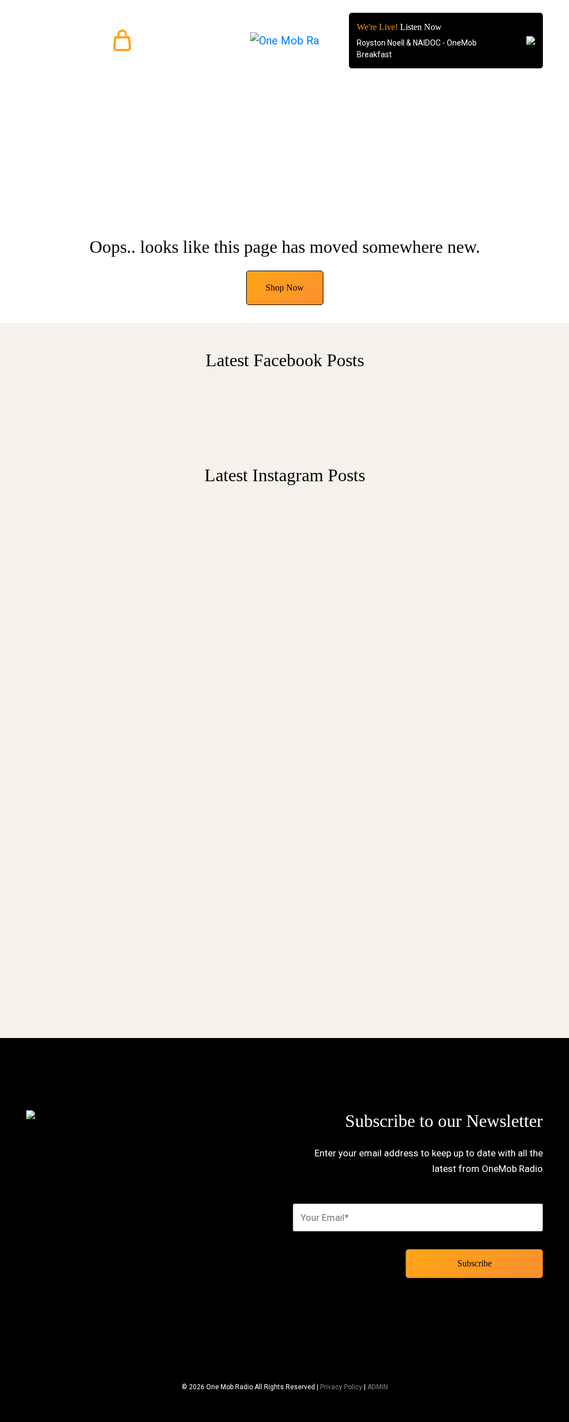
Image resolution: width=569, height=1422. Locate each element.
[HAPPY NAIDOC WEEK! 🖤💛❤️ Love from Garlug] (217, 572)
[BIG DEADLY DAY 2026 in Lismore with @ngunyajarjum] (351, 745)
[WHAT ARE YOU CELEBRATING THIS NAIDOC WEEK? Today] (484, 632)
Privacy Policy (341, 1387)
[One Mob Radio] (285, 40)
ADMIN (377, 1387)
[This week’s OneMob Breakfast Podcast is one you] (84, 732)
